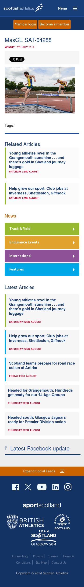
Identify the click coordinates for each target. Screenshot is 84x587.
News (10, 215)
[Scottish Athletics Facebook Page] (16, 486)
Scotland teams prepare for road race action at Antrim (42, 365)
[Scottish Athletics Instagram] (68, 486)
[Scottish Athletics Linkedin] (56, 486)
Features (16, 269)
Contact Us (59, 563)
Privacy (38, 556)
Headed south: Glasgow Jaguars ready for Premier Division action (37, 419)
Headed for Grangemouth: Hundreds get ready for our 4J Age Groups (40, 392)
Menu (73, 9)
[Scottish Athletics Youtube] (42, 486)
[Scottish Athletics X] (28, 486)
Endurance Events (24, 242)
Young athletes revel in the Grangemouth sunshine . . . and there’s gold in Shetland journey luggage (37, 159)
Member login (25, 24)
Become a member (54, 24)
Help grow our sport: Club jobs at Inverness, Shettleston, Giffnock (38, 190)
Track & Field (19, 229)
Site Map (41, 563)
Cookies (53, 556)
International (20, 256)
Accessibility (20, 556)
